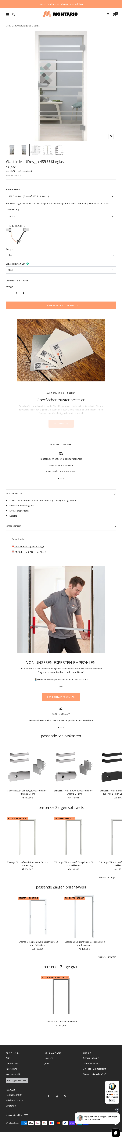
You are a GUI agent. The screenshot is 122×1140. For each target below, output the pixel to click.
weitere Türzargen (107, 877)
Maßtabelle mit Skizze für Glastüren (31, 552)
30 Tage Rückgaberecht (94, 1068)
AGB (8, 1058)
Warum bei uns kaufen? (94, 1074)
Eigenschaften (14, 493)
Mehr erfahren (76, 4)
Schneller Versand (91, 1063)
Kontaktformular (14, 1094)
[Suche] (13, 14)
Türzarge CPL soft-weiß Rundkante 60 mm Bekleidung (27, 864)
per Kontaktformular (61, 697)
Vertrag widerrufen (16, 1080)
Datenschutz (12, 1063)
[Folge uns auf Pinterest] (65, 1096)
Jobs (47, 1063)
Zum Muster (61, 423)
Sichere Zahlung (91, 1058)
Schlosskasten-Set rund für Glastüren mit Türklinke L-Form (73, 792)
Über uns (49, 1058)
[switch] (112, 1100)
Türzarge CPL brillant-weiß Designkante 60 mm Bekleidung (84, 943)
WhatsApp (11, 1105)
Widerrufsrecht (13, 1074)
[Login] (108, 14)
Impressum (11, 1068)
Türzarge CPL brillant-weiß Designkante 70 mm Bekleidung (37, 943)
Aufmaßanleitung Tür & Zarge (29, 546)
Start (8, 26)
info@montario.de (14, 1100)
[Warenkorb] (114, 14)
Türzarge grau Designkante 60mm (61, 1021)
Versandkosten (27, 171)
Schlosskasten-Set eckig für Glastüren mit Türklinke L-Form (27, 792)
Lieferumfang (13, 526)
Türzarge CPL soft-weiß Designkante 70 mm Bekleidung (73, 864)
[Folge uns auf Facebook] (49, 1096)
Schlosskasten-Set (15, 263)
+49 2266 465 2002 (78, 679)
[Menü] (117, 1083)
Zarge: (9, 248)
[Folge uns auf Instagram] (57, 1096)
